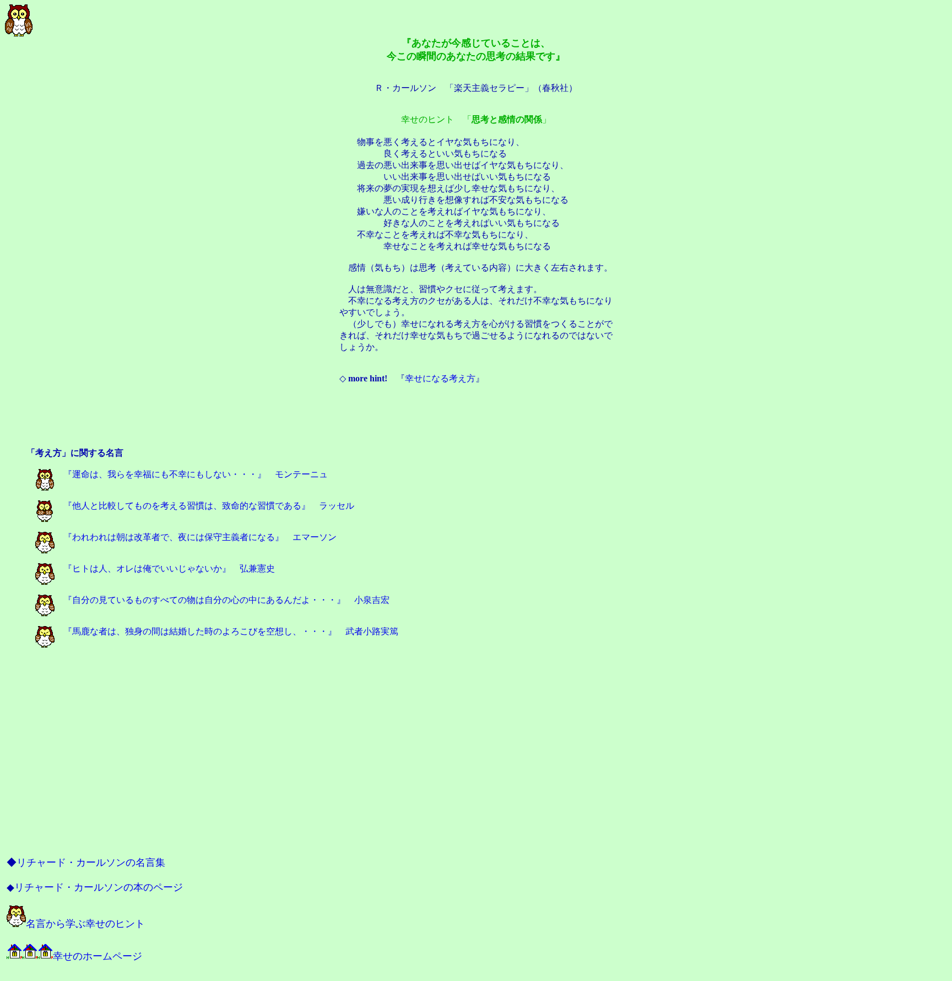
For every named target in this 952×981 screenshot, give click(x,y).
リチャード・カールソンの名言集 (91, 862)
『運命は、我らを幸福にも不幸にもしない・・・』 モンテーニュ (191, 474)
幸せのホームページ (97, 956)
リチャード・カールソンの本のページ (98, 887)
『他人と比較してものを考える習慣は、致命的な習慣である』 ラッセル (204, 505)
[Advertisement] (476, 422)
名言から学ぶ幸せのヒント (85, 923)
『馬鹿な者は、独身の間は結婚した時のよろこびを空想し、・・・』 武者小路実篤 (226, 631)
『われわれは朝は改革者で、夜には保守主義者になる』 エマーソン (196, 537)
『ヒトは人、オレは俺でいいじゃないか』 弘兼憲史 (165, 568)
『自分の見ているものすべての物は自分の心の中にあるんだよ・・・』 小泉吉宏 (222, 600)
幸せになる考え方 (440, 378)
